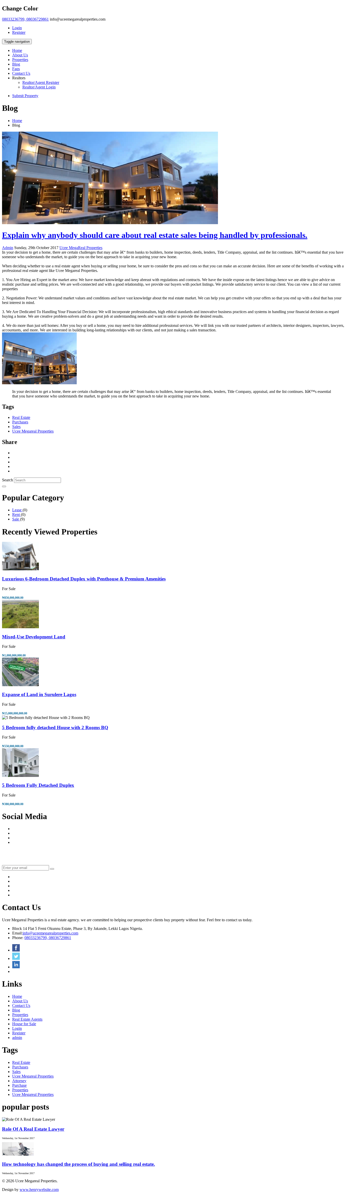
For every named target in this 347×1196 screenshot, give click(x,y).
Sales (16, 426)
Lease (17, 510)
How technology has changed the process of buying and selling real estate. (78, 1164)
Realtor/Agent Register (40, 82)
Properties (20, 59)
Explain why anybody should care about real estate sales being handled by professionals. (154, 235)
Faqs (16, 69)
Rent (16, 514)
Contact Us (21, 73)
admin (17, 1037)
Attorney (19, 1081)
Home (17, 50)
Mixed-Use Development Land (33, 636)
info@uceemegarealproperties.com (50, 933)
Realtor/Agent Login (39, 87)
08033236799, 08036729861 (25, 19)
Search (7, 480)
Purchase (19, 1085)
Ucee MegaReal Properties (80, 248)
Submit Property (25, 96)
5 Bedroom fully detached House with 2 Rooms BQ (55, 727)
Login (17, 28)
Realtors (18, 78)
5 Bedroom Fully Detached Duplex (38, 785)
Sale (16, 519)
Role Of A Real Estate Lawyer (33, 1129)
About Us (20, 55)
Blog (16, 64)
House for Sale (24, 1024)
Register (18, 32)
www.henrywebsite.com (39, 1189)
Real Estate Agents (27, 1019)
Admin (7, 248)
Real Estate (21, 417)
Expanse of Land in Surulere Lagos (39, 694)
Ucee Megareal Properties (33, 431)
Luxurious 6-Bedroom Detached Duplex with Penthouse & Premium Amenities (84, 578)
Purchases (20, 422)
